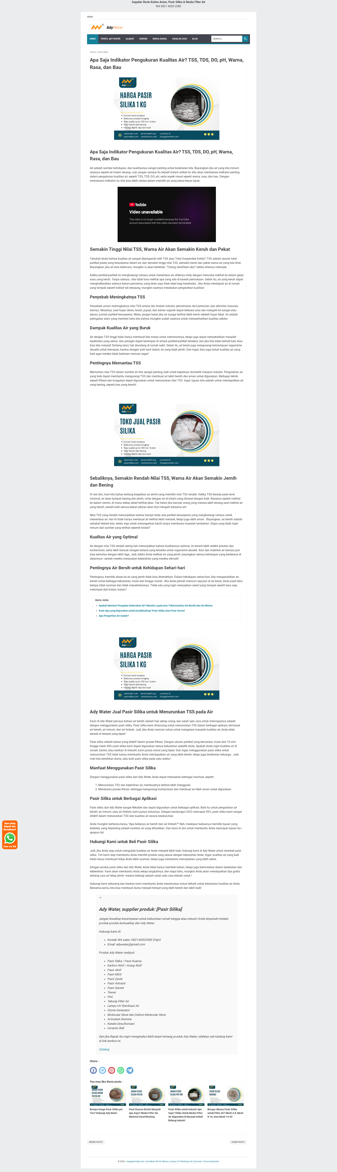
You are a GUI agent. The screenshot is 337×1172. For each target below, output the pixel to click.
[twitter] (102, 1070)
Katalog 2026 (179, 39)
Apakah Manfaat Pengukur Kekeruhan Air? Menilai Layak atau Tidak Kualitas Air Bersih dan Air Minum (156, 605)
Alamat (130, 39)
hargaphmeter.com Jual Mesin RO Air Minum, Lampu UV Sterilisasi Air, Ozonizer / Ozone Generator (172, 1161)
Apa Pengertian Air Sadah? (114, 615)
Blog (195, 39)
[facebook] (93, 1070)
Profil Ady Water (110, 39)
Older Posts (238, 1142)
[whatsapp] (120, 1070)
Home (90, 17)
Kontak (143, 39)
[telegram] (129, 1070)
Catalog (104, 1049)
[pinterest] (111, 1070)
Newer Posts (96, 1142)
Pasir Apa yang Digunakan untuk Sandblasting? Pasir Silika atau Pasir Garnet (142, 610)
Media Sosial (160, 39)
